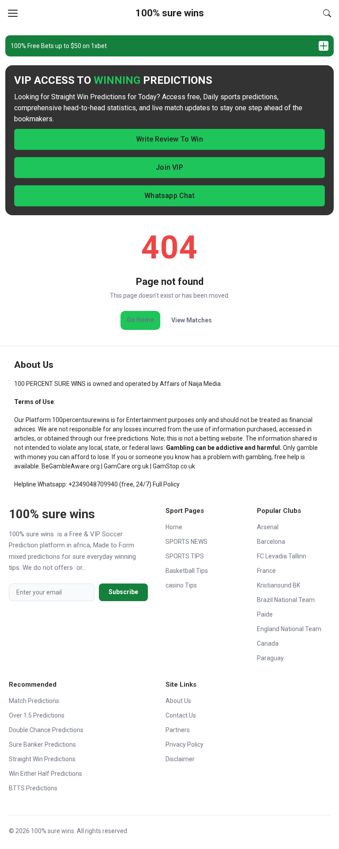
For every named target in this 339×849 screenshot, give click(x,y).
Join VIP (169, 167)
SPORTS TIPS (185, 556)
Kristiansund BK (278, 585)
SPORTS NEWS (186, 541)
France (266, 570)
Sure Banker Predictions (42, 744)
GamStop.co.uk (174, 466)
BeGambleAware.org (70, 466)
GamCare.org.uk (126, 466)
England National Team (289, 628)
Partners (178, 729)
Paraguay (270, 658)
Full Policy (166, 484)
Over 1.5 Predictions (36, 715)
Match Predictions (34, 700)
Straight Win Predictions (42, 759)
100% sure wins (170, 13)
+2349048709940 (93, 484)
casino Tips (181, 585)
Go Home (140, 319)
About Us (178, 700)
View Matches (191, 320)
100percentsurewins (80, 419)
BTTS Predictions (33, 788)
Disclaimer (180, 759)
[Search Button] (327, 13)
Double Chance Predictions (46, 729)
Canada (268, 643)
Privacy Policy (184, 744)
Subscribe (123, 591)
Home (174, 527)
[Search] (327, 13)
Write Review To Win (169, 139)
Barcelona (271, 541)
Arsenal (268, 527)
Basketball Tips (187, 570)
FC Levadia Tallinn (281, 556)
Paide (265, 614)
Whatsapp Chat (169, 195)
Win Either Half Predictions (45, 773)
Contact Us (181, 715)
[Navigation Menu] (12, 13)
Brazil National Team (286, 599)
